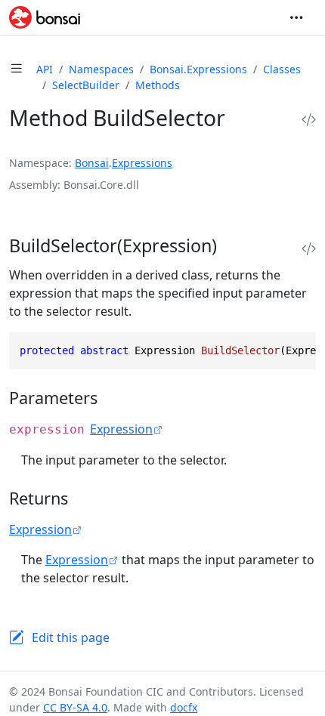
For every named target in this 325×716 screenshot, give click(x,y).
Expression (121, 429)
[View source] (309, 119)
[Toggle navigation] (296, 17)
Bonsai (92, 163)
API (44, 69)
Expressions (142, 163)
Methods (157, 85)
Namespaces (101, 69)
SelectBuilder (85, 85)
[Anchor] (233, 245)
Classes (282, 69)
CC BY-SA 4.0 (75, 707)
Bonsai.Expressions (198, 69)
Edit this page (71, 637)
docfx (183, 707)
